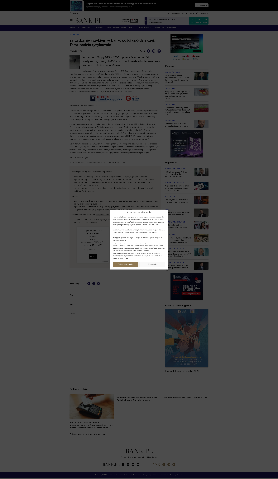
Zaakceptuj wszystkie (125, 264)
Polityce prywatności (140, 225)
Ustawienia (152, 264)
